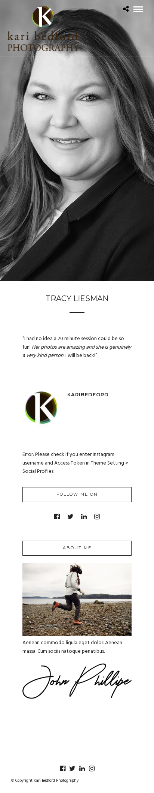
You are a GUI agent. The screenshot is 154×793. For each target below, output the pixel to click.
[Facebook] (57, 516)
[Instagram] (97, 516)
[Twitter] (70, 516)
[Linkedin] (84, 516)
